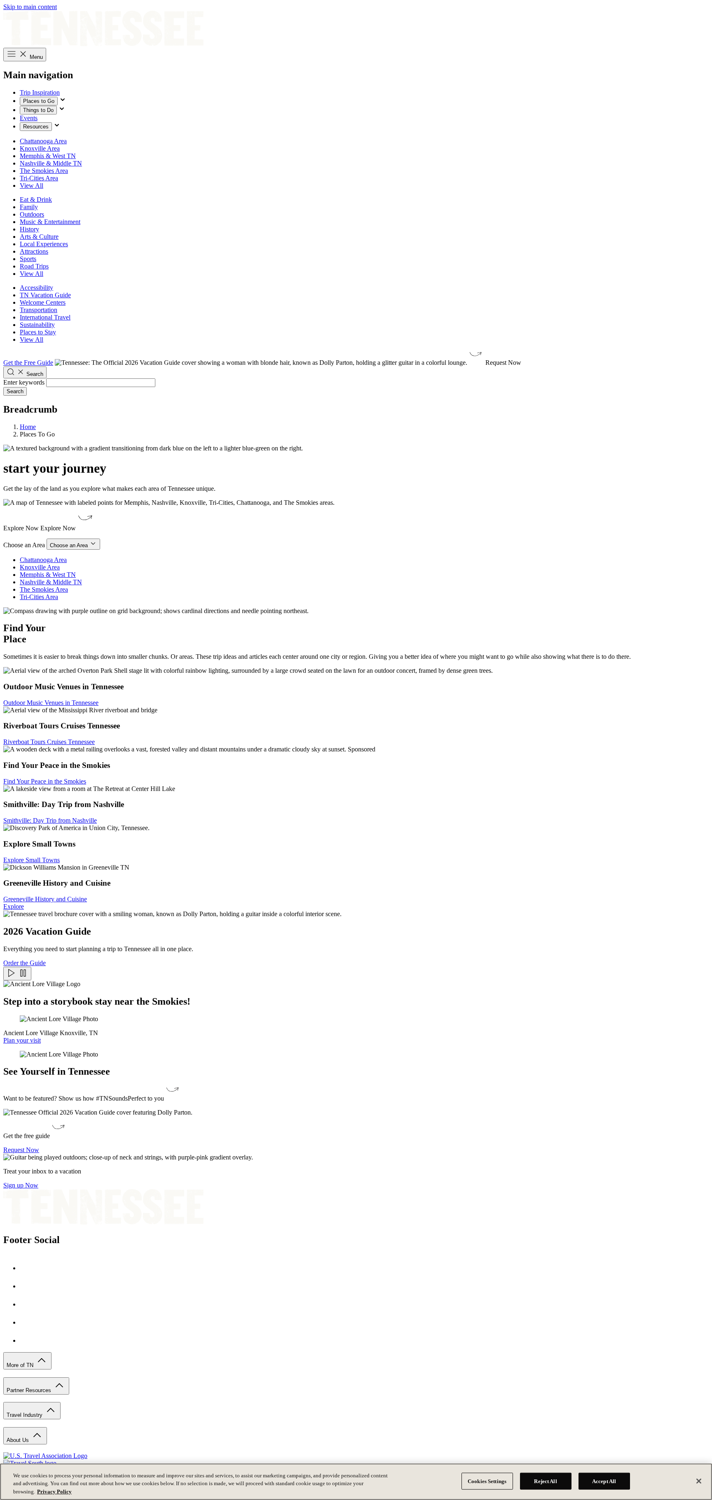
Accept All (604, 1481)
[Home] (103, 43)
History (29, 229)
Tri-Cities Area (39, 178)
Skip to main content (30, 6)
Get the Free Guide (28, 362)
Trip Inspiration (40, 92)
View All (31, 185)
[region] (356, 1481)
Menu (35, 57)
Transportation (38, 309)
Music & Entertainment (50, 221)
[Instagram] (28, 1286)
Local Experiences (44, 243)
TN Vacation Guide (45, 295)
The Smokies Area (44, 170)
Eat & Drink (36, 199)
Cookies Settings (487, 1481)
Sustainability (37, 324)
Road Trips (34, 266)
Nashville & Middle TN (51, 163)
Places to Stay (38, 332)
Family (29, 206)
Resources (36, 127)
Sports (28, 258)
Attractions (34, 251)
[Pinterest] (28, 1304)
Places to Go (38, 101)
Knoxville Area (40, 148)
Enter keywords (23, 382)
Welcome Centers (43, 302)
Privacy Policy (54, 1491)
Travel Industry (25, 1415)
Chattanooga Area (43, 141)
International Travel (45, 317)
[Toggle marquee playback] (17, 973)
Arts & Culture (39, 236)
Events (28, 117)
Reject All (545, 1481)
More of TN (21, 1365)
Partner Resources (30, 1390)
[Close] (699, 1481)
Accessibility (36, 287)
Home (28, 426)
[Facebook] (28, 1267)
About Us (18, 1440)
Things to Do (38, 110)
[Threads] (28, 1340)
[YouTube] (28, 1322)
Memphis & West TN (48, 155)
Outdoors (32, 214)
